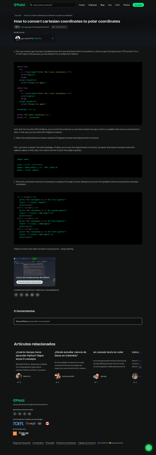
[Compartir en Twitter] (21, 295)
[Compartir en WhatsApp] (32, 295)
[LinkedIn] (29, 414)
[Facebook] (15, 414)
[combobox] (52, 4)
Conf (117, 5)
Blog (102, 5)
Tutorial (17, 15)
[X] (20, 414)
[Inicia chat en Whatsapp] (148, 447)
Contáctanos (38, 443)
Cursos (82, 5)
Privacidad (50, 443)
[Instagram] (25, 414)
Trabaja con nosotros (87, 443)
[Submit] (30, 5)
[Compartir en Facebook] (16, 295)
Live (110, 5)
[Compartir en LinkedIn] (27, 295)
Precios (127, 5)
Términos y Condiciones (66, 443)
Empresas (93, 5)
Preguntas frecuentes (22, 443)
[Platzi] (19, 5)
